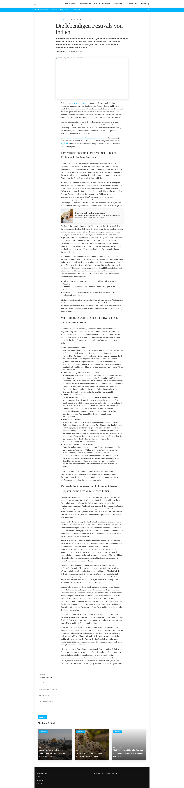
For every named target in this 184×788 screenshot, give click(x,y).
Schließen (92, 419)
